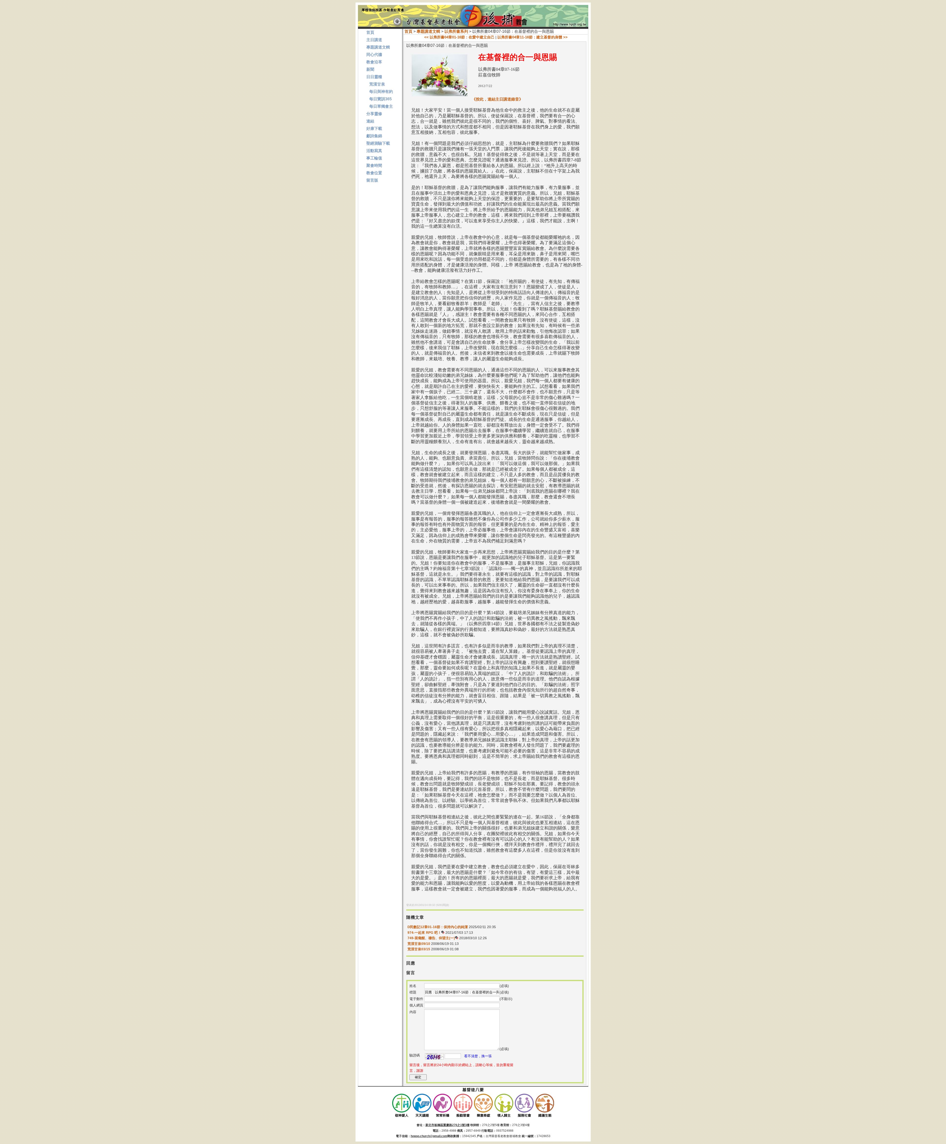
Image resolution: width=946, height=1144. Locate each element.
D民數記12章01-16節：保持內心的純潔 (437, 927)
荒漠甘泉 (375, 84)
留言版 (372, 180)
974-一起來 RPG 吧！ (424, 933)
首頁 (408, 31)
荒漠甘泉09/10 (418, 944)
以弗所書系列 (456, 31)
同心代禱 (374, 54)
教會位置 (374, 173)
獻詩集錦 (374, 136)
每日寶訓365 (379, 99)
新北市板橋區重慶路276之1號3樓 (447, 1125)
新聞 (370, 69)
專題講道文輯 (428, 31)
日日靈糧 (374, 77)
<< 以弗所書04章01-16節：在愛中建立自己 (459, 37)
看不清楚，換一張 (478, 1056)
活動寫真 (374, 151)
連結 (370, 121)
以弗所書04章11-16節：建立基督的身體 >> (532, 37)
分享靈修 (374, 114)
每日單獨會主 (379, 106)
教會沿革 (374, 62)
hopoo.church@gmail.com (429, 1136)
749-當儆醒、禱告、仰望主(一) (431, 938)
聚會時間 (374, 165)
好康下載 (374, 128)
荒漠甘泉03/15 (418, 949)
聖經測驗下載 (378, 143)
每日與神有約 (379, 91)
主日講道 (374, 40)
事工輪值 (374, 158)
